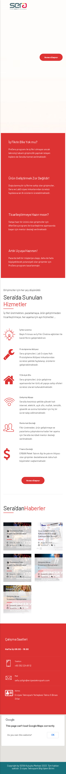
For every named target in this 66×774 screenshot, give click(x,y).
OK (52, 735)
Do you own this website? (19, 735)
